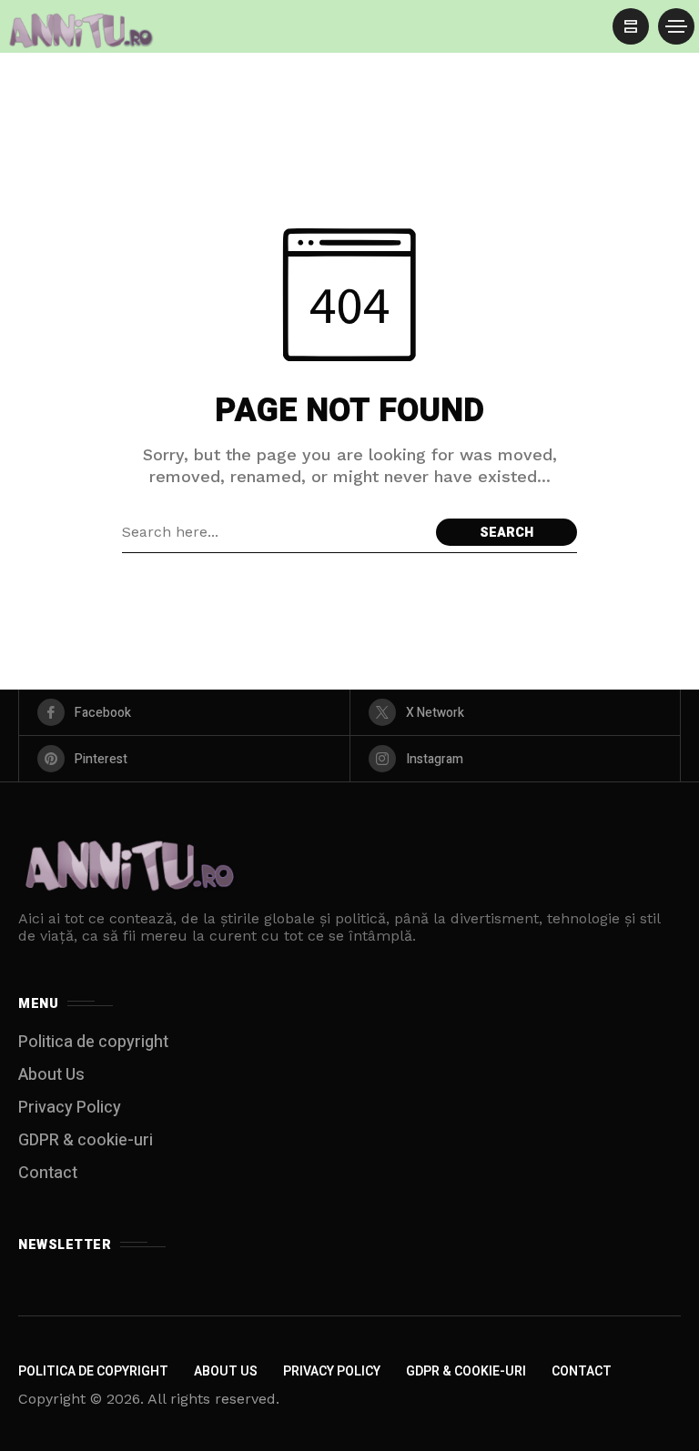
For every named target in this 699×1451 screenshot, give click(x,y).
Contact (47, 1173)
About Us (51, 1075)
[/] (631, 26)
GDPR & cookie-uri (85, 1140)
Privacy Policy (69, 1107)
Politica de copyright (93, 1042)
